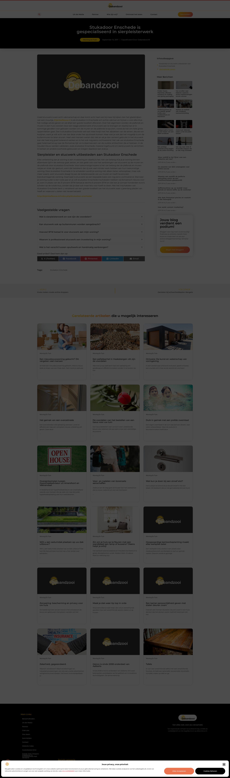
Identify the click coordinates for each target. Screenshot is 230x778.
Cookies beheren (210, 771)
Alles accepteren (179, 771)
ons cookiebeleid (68, 771)
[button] (224, 764)
